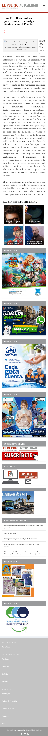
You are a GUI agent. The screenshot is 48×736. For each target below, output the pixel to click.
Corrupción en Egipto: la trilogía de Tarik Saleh (20, 539)
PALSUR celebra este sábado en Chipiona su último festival (21, 545)
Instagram (5, 666)
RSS (3, 724)
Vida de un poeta (10, 533)
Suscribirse (6, 647)
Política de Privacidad (9, 701)
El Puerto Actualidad (18, 730)
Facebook (5, 659)
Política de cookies (8, 709)
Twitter (4, 681)
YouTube (5, 674)
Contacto (5, 716)
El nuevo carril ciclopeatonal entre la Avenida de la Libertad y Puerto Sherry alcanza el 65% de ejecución (22, 553)
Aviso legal (6, 694)
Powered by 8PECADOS (34, 730)
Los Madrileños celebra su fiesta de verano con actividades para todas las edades (23, 526)
